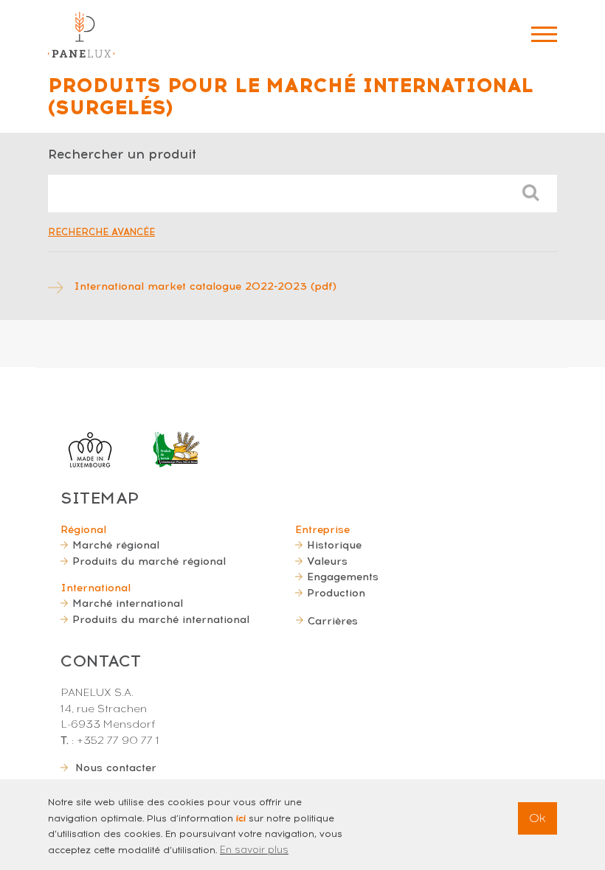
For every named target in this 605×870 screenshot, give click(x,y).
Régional (83, 529)
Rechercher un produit (122, 153)
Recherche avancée (101, 231)
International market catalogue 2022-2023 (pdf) (205, 286)
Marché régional (115, 544)
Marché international (127, 603)
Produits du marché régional (149, 561)
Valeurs (327, 561)
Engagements (342, 576)
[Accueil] (81, 35)
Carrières (333, 620)
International (95, 587)
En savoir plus (254, 849)
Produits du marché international (160, 619)
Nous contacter (115, 767)
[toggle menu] (544, 34)
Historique (334, 544)
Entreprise (322, 529)
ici (241, 818)
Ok (537, 818)
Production (336, 592)
